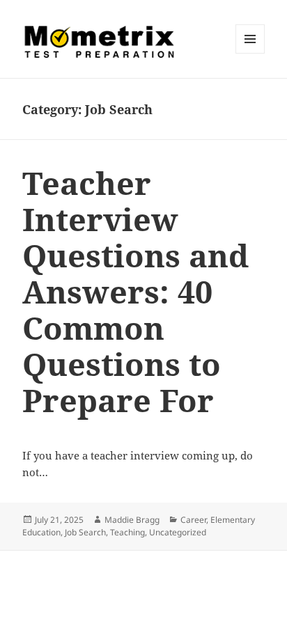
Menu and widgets (250, 53)
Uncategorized (177, 532)
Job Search (85, 532)
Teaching (127, 532)
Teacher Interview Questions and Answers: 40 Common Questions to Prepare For (135, 291)
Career (193, 520)
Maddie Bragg (132, 520)
